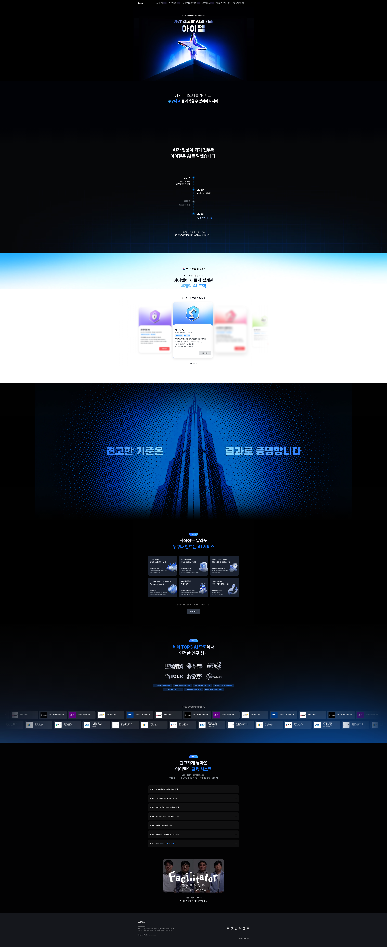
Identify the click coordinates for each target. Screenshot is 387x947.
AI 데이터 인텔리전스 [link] (189, 3)
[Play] (193, 875)
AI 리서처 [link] (160, 3)
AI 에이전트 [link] (172, 3)
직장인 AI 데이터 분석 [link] (223, 3)
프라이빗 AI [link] (206, 3)
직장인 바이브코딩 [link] (238, 3)
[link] (141, 3)
